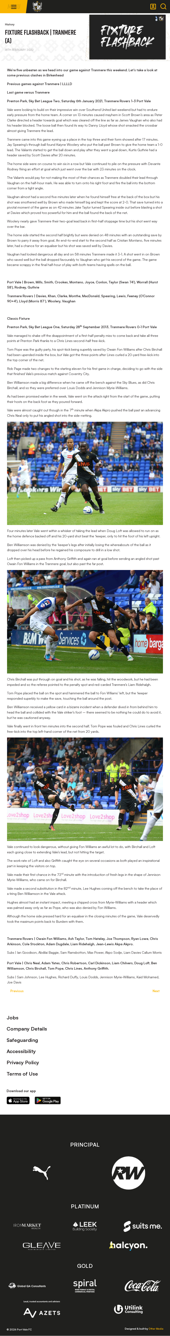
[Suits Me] (143, 1226)
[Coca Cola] (143, 1286)
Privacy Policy (23, 1062)
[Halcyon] (128, 1246)
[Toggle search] (163, 6)
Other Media (156, 1328)
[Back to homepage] (37, 6)
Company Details (27, 1029)
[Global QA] (27, 1286)
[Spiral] (85, 1286)
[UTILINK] (128, 1309)
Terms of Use (22, 1074)
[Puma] (42, 1173)
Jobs (12, 1017)
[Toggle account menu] (153, 6)
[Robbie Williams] (128, 1173)
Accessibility (21, 1051)
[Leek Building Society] (85, 1226)
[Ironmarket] (27, 1226)
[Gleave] (42, 1246)
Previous (17, 991)
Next (156, 991)
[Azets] (42, 1309)
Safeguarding (22, 1040)
